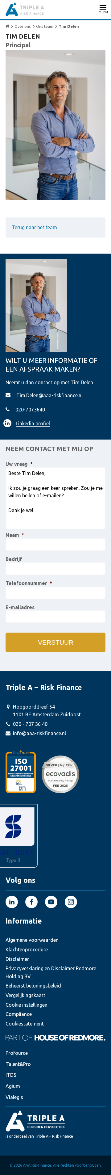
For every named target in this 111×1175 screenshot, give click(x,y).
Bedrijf (14, 559)
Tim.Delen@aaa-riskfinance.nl (49, 395)
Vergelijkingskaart (25, 995)
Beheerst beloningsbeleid (33, 985)
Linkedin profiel (33, 423)
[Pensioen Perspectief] (55, 1120)
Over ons (22, 26)
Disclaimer (17, 959)
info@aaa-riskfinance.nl (39, 733)
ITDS (11, 1075)
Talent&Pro (18, 1064)
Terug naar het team (34, 227)
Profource (17, 1053)
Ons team (44, 26)
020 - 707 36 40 (30, 724)
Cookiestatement (25, 1023)
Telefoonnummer (29, 583)
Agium (13, 1086)
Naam (15, 535)
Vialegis (14, 1097)
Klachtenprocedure (27, 949)
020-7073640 (30, 409)
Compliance (19, 1014)
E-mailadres (20, 607)
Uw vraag (19, 464)
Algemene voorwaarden (32, 940)
